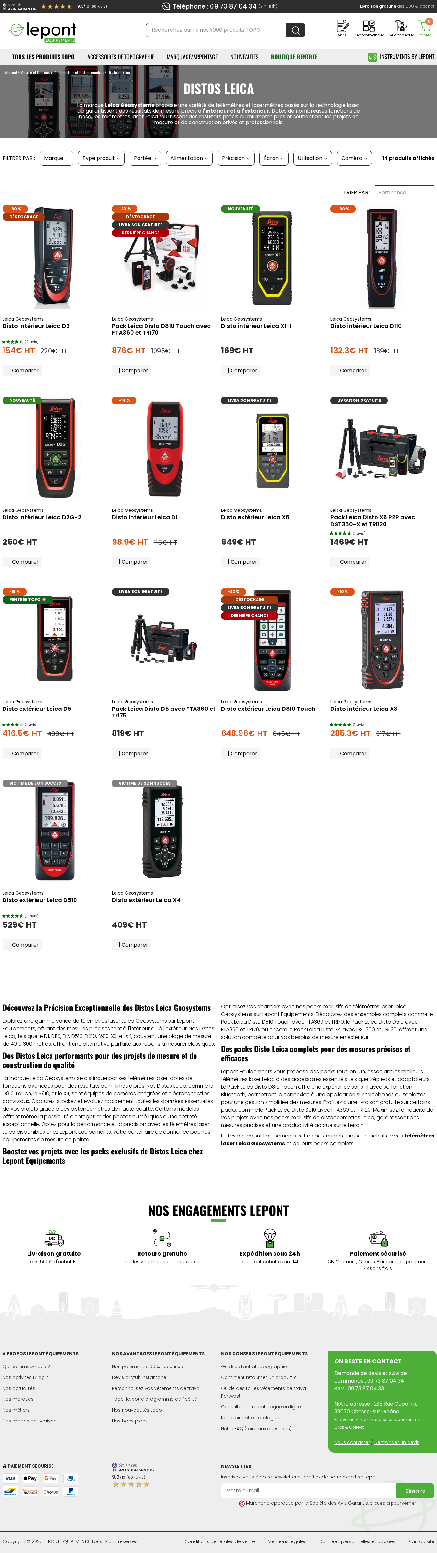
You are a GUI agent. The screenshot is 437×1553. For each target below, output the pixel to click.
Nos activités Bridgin (26, 1377)
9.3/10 (92, 6)
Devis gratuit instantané (139, 1377)
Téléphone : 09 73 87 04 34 (214, 6)
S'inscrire (415, 1491)
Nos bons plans (130, 1421)
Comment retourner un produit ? (258, 1377)
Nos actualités (19, 1388)
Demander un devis (396, 1442)
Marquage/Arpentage (192, 56)
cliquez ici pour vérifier (393, 1503)
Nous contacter (352, 1442)
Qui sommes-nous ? (26, 1366)
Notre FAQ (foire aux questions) (256, 1428)
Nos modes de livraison (30, 1421)
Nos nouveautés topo (137, 1410)
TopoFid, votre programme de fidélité (154, 1399)
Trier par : (356, 192)
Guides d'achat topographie (254, 1366)
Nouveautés (244, 56)
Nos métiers (16, 1410)
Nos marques (18, 1399)
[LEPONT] (43, 29)
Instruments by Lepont (407, 56)
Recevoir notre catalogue (250, 1417)
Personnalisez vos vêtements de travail (157, 1388)
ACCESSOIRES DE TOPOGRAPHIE (120, 56)
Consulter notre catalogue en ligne (261, 1407)
